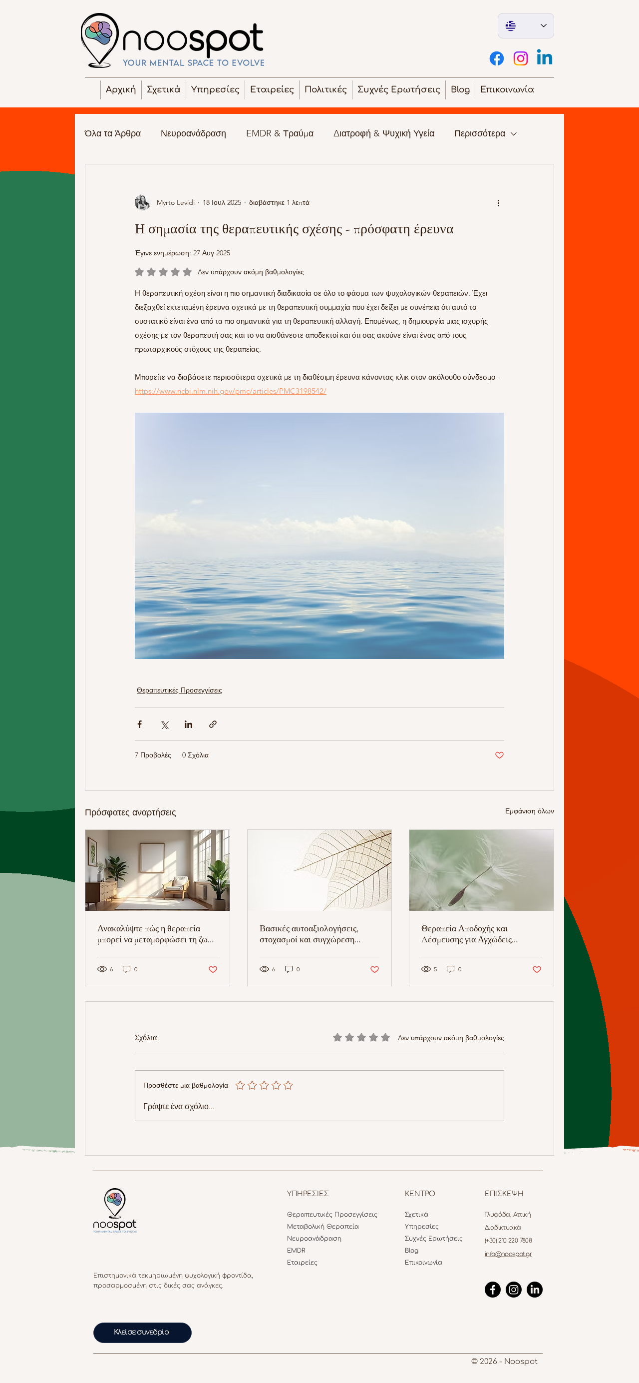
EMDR (296, 1250)
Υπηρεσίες (422, 1226)
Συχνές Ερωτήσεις (426, 1238)
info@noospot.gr (508, 1254)
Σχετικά (416, 1214)
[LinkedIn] (535, 1290)
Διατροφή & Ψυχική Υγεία (383, 133)
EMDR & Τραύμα (280, 133)
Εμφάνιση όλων (529, 810)
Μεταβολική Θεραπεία (308, 1226)
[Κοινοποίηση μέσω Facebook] (139, 724)
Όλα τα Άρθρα (113, 133)
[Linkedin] (544, 58)
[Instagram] (520, 58)
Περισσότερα (479, 133)
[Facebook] (496, 58)
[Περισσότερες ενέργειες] (498, 202)
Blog (411, 1250)
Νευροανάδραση (193, 133)
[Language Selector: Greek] (526, 25)
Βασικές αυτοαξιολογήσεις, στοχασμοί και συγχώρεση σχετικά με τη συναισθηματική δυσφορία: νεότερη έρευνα (314, 934)
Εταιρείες (302, 1262)
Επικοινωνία (423, 1262)
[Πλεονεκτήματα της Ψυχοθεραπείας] (157, 870)
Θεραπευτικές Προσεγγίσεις (179, 690)
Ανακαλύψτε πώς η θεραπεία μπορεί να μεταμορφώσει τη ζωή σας (154, 934)
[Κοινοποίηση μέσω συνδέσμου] (213, 724)
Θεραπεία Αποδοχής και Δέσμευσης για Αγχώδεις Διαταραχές (466, 934)
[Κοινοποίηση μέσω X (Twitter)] (164, 724)
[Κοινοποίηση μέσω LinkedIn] (188, 724)
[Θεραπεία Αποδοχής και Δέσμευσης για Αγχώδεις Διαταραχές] (481, 870)
